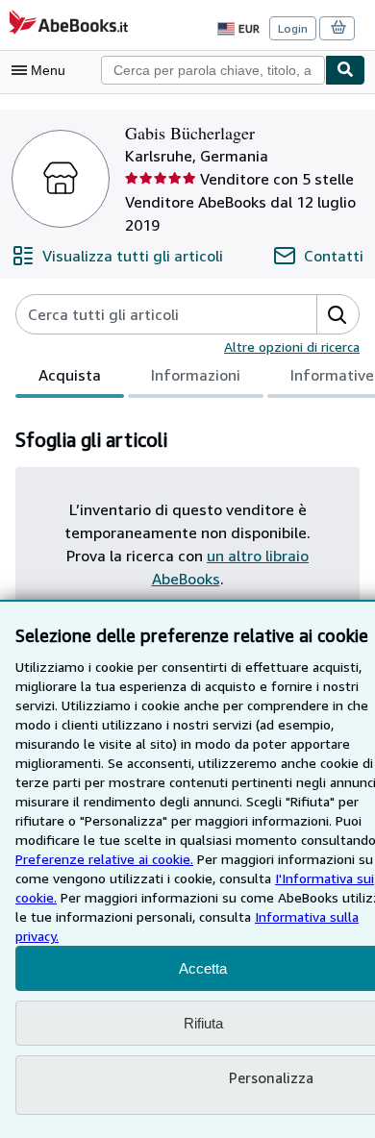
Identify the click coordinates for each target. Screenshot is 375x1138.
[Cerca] (345, 70)
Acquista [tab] (69, 374)
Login (293, 28)
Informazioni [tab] (195, 374)
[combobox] (213, 70)
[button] (337, 314)
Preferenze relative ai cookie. (104, 859)
